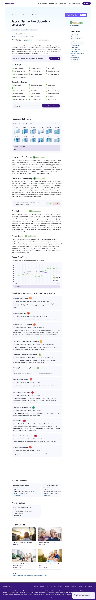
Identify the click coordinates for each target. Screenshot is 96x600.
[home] (10, 3)
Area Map (73, 55)
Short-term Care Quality (77, 43)
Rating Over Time (75, 49)
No (57, 203)
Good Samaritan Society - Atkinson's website (24, 36)
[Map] (37, 468)
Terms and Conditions (70, 586)
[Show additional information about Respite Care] (42, 74)
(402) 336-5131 (47, 495)
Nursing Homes (42, 3)
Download (83, 14)
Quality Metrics (75, 51)
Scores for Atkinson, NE (77, 53)
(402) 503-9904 (28, 40)
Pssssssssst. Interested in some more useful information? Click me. (83, 595)
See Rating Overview (74, 25)
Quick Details (74, 34)
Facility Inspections (76, 45)
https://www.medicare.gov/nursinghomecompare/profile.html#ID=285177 (30, 575)
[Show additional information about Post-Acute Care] (27, 74)
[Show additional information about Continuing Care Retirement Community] (53, 68)
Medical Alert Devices (74, 3)
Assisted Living (53, 3)
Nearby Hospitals (75, 57)
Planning (60, 586)
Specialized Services (76, 37)
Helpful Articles (75, 62)
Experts (53, 586)
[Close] (93, 595)
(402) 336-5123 (17, 515)
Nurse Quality (74, 47)
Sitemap (90, 586)
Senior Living (62, 3)
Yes (50, 203)
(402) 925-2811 (17, 495)
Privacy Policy (82, 586)
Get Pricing (54, 58)
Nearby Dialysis (75, 59)
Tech (48, 586)
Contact (36, 586)
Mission (42, 586)
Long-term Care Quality (77, 41)
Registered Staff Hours (77, 39)
